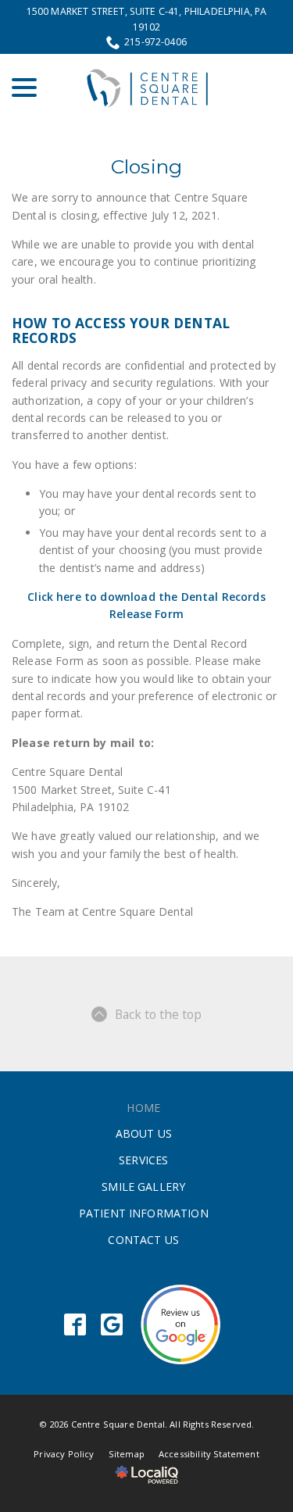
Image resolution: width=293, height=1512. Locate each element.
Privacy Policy (64, 1454)
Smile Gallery (143, 1186)
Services (143, 1160)
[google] (111, 1324)
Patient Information (144, 1213)
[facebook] (74, 1324)
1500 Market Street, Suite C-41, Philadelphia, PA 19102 (147, 19)
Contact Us (143, 1239)
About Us (144, 1133)
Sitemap (127, 1454)
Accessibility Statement (209, 1454)
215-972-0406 (155, 41)
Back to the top (158, 1014)
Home (143, 1107)
